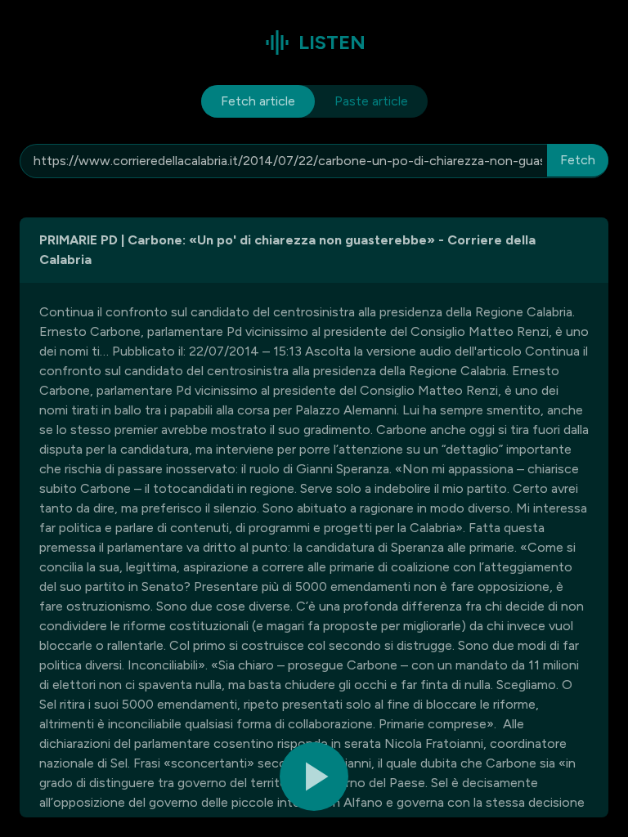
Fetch (577, 160)
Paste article (371, 101)
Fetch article (258, 101)
